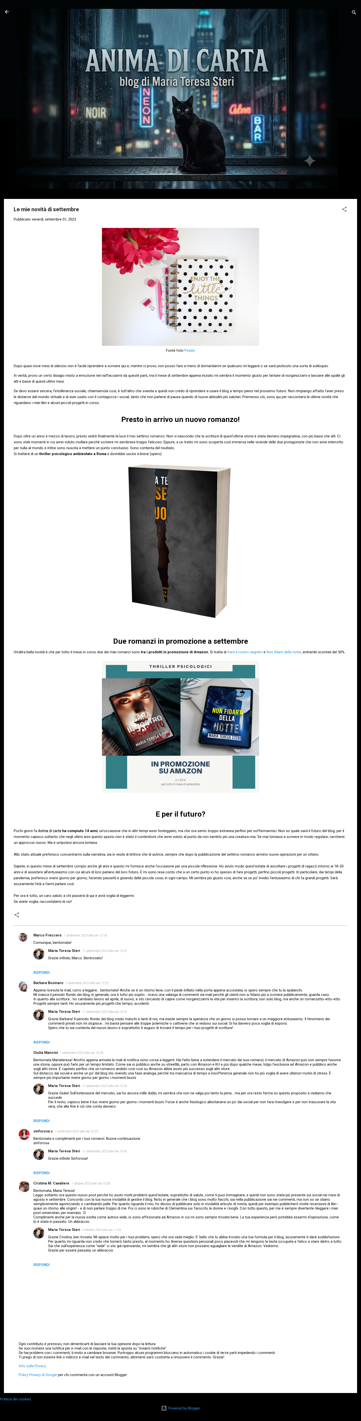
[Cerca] (354, 13)
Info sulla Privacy (32, 1366)
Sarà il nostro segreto (245, 652)
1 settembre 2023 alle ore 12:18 (85, 935)
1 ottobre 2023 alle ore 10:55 (90, 1183)
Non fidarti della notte (283, 652)
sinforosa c (43, 1131)
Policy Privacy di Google (38, 1375)
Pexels (189, 350)
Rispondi (41, 973)
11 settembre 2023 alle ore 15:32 (104, 1012)
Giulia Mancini (45, 1052)
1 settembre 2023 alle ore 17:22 (87, 983)
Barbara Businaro (48, 983)
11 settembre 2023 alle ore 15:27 (104, 951)
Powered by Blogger (183, 1408)
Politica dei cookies (15, 1399)
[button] (344, 210)
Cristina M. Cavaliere (51, 1183)
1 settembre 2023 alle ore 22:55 (76, 1131)
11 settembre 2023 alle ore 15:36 (104, 1151)
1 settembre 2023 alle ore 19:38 (81, 1053)
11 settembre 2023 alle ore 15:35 (104, 1086)
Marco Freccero (47, 935)
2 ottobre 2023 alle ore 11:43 (101, 1230)
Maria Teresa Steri (64, 950)
